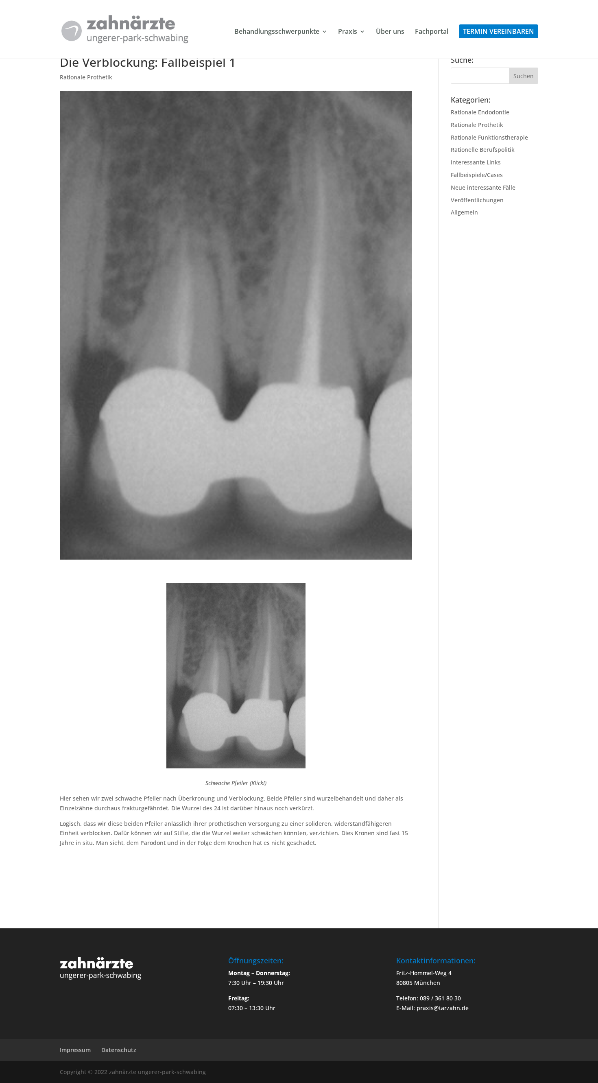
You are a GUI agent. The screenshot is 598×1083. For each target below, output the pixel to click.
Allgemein (464, 212)
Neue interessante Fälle (483, 187)
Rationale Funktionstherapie (489, 137)
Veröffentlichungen (477, 200)
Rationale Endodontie (480, 112)
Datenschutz (118, 1050)
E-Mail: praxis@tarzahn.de (432, 1008)
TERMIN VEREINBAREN (498, 31)
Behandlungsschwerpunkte (276, 32)
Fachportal (431, 32)
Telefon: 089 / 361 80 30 (428, 998)
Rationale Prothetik (86, 77)
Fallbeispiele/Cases (477, 175)
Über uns (390, 32)
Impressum (75, 1050)
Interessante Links (476, 162)
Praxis (347, 32)
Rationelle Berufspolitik (483, 149)
